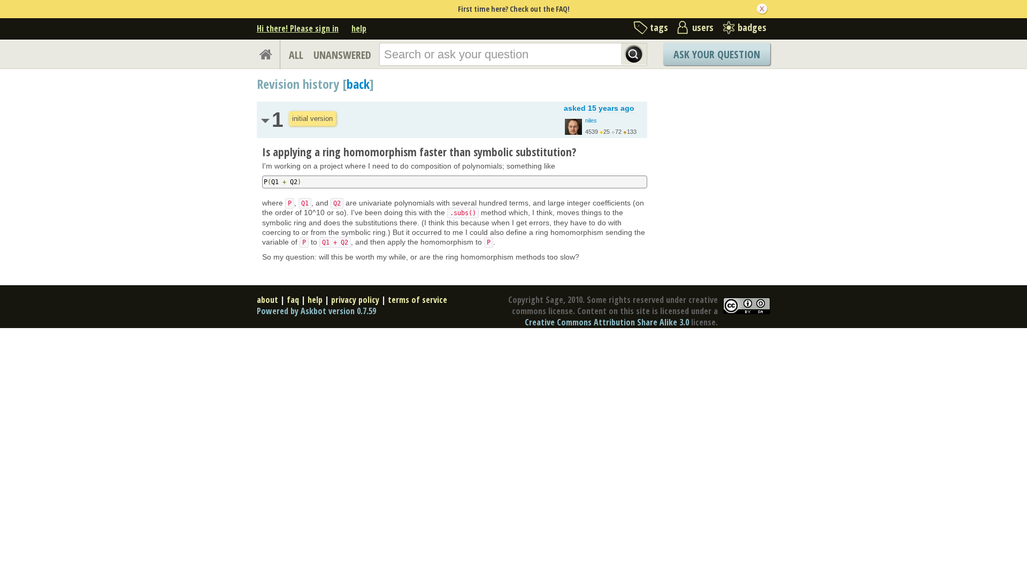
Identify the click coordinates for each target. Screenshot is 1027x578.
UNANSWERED (342, 55)
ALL (296, 55)
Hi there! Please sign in (298, 28)
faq (293, 300)
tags (659, 27)
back (358, 84)
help (358, 28)
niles (591, 120)
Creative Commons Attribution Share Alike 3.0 (607, 322)
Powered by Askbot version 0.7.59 (316, 311)
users (703, 27)
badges (752, 27)
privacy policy (355, 300)
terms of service (417, 300)
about (267, 300)
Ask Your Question (716, 54)
